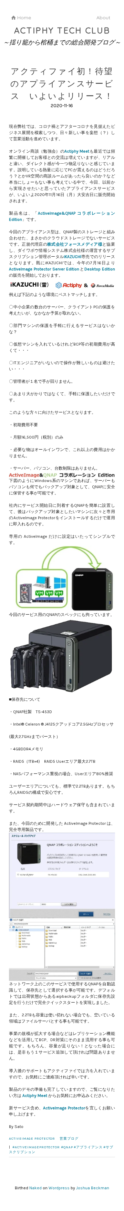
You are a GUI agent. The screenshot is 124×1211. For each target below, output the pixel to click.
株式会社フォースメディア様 (74, 244)
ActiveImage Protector (64, 1108)
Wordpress (59, 1188)
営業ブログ (69, 1139)
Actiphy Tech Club (62, 30)
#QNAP (67, 1147)
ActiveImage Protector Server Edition (44, 269)
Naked (35, 1188)
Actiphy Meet (76, 151)
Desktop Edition (99, 269)
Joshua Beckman (92, 1188)
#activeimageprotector (36, 1147)
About (103, 17)
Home (24, 17)
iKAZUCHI (72, 256)
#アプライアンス (88, 1147)
